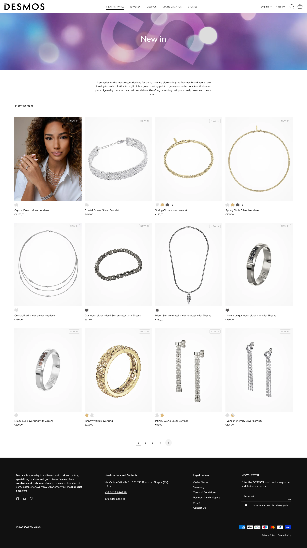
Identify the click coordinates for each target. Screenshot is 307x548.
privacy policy (282, 505)
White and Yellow (232, 415)
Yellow (162, 205)
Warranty (198, 487)
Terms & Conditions (204, 492)
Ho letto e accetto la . (271, 505)
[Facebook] (17, 498)
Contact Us (199, 508)
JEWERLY (135, 6)
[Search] (291, 6)
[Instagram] (31, 498)
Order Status (200, 482)
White (16, 205)
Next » (168, 442)
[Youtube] (24, 498)
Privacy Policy (269, 535)
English (264, 6)
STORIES (192, 6)
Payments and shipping (206, 497)
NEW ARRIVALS (115, 6)
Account (280, 6)
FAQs (196, 502)
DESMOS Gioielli (32, 526)
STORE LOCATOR (172, 6)
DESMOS (151, 6)
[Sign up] (288, 499)
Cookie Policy (284, 535)
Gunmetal (167, 205)
